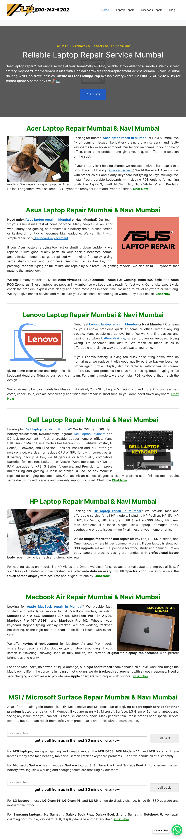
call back (164, 738)
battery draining (113, 338)
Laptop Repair (125, 10)
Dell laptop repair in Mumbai (47, 429)
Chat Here (93, 94)
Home (105, 10)
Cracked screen (120, 170)
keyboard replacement (51, 238)
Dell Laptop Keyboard (90, 434)
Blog (172, 10)
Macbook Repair (151, 10)
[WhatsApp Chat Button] (176, 829)
